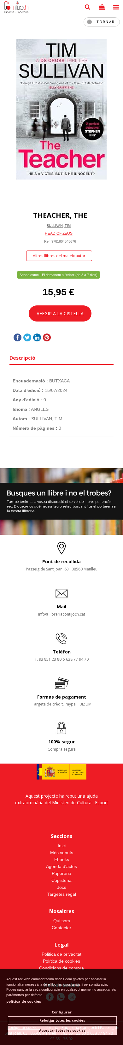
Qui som (61, 920)
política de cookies (23, 1001)
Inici (62, 845)
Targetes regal (61, 894)
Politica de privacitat (61, 954)
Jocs (61, 887)
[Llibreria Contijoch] (15, 8)
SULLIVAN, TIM (59, 225)
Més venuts (61, 852)
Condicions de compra (61, 968)
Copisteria (61, 880)
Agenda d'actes (61, 866)
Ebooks (61, 859)
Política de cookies (61, 961)
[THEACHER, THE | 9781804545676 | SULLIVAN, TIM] (61, 109)
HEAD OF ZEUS (59, 233)
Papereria (61, 873)
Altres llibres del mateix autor (59, 255)
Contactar (61, 927)
